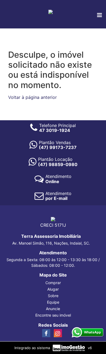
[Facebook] (46, 333)
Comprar (53, 282)
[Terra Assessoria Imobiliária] (50, 11)
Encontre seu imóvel (53, 315)
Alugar (53, 289)
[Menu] (99, 15)
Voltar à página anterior (32, 97)
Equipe (53, 302)
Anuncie (53, 308)
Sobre (53, 295)
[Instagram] (58, 333)
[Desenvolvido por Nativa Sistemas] (69, 347)
